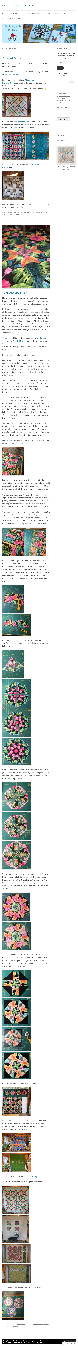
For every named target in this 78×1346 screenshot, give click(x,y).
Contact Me (16, 13)
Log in (58, 133)
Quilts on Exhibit (61, 93)
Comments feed (61, 138)
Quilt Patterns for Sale (12, 19)
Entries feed (60, 135)
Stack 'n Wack (9, 214)
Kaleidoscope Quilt (37, 212)
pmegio (67, 169)
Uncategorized (21, 212)
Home (4, 13)
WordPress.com (61, 140)
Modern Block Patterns (58, 13)
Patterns (19, 1324)
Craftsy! (34, 1176)
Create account (61, 131)
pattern (46, 1324)
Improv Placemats (62, 98)
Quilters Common (12, 75)
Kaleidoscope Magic (22, 122)
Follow (60, 68)
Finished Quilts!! (12, 58)
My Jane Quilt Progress (34, 13)
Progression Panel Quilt (63, 96)
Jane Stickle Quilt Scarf (66, 167)
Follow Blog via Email (63, 48)
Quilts (23, 1324)
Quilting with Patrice (17, 5)
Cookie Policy (39, 1342)
